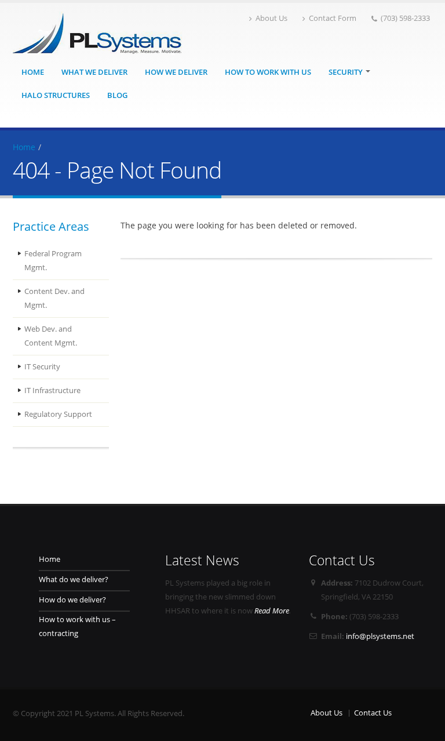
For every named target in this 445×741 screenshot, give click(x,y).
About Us (271, 18)
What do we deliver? (73, 579)
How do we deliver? (72, 600)
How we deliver (176, 72)
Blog (117, 95)
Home (32, 72)
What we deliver (94, 72)
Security (346, 72)
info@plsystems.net (380, 636)
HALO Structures (55, 95)
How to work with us (268, 72)
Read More (271, 611)
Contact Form (332, 18)
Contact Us (373, 713)
